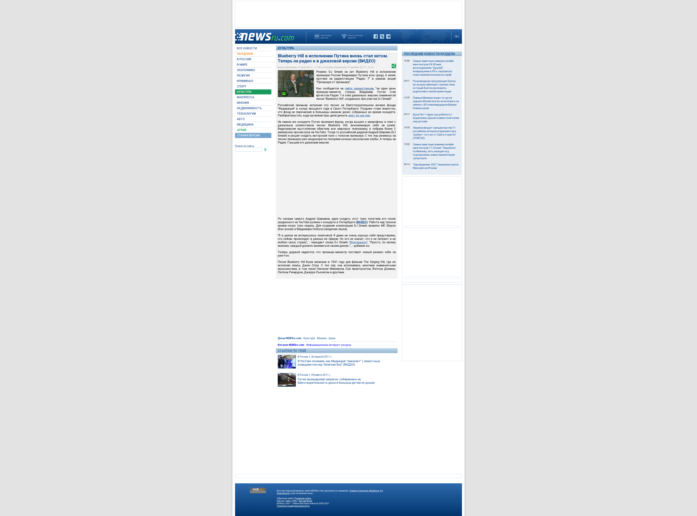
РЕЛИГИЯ (243, 75)
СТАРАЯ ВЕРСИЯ (248, 135)
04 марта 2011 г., (321, 374)
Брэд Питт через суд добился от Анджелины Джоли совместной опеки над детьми (436, 118)
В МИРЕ (242, 64)
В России (303, 356)
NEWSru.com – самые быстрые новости (297, 503)
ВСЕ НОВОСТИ (247, 48)
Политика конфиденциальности (293, 506)
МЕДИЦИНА (245, 124)
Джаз (332, 338)
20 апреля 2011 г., (322, 356)
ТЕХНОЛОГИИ (246, 113)
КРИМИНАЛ (245, 81)
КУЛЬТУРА (244, 92)
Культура (286, 48)
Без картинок (305, 501)
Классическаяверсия (355, 36)
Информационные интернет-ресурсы (328, 344)
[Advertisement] (348, 14)
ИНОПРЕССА (245, 97)
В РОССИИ (244, 59)
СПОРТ (242, 86)
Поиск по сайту (244, 146)
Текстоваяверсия (326, 36)
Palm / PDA (291, 501)
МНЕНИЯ (243, 103)
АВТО (241, 119)
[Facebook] (376, 36)
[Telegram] (388, 36)
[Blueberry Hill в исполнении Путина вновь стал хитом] (296, 83)
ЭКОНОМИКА (246, 70)
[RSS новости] (382, 36)
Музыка (321, 338)
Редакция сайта (303, 498)
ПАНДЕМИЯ (245, 54)
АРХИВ (241, 130)
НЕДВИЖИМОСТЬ (249, 108)
